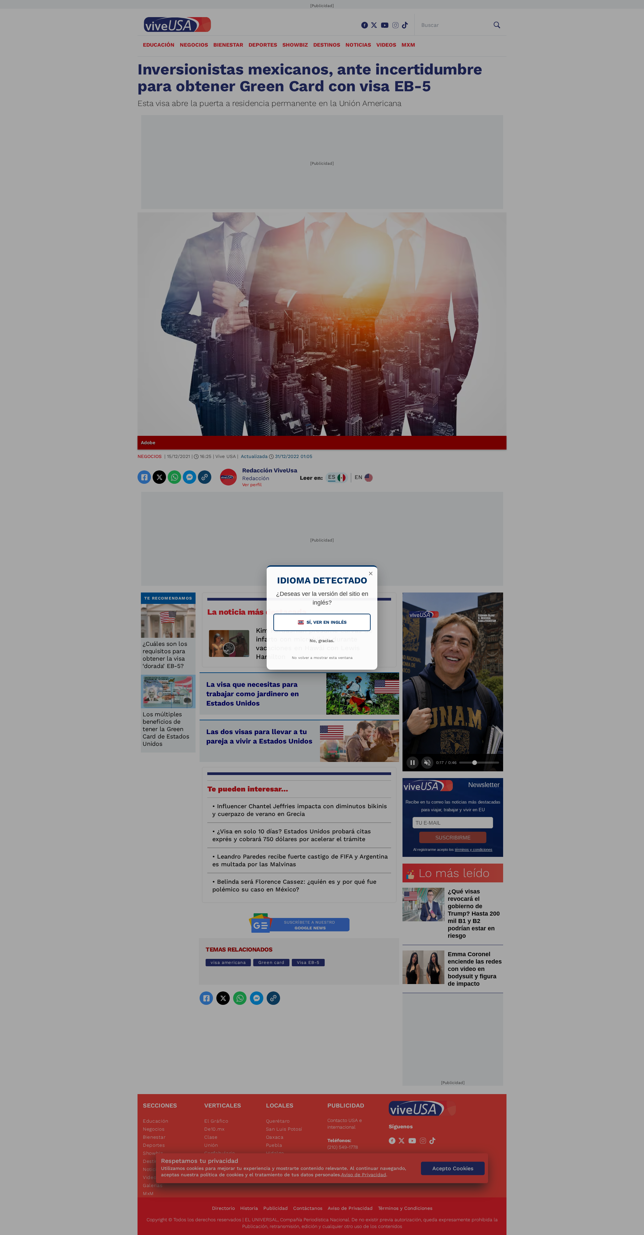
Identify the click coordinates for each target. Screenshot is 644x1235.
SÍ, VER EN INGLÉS (322, 622)
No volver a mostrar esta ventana (322, 658)
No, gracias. (322, 640)
